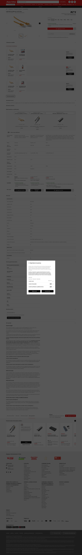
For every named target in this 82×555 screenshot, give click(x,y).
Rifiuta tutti (34, 291)
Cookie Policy (30, 277)
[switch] (50, 284)
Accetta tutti (47, 291)
